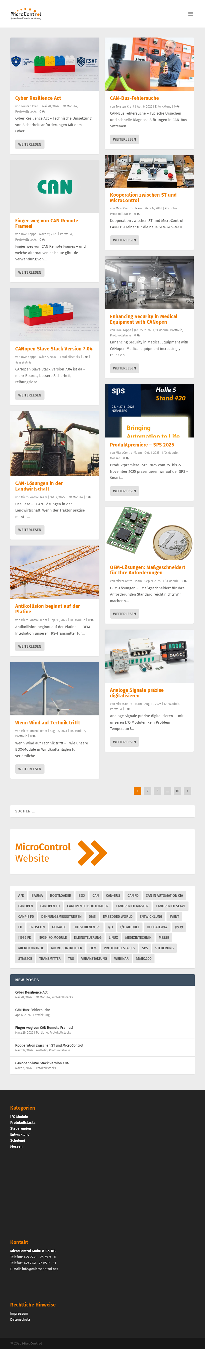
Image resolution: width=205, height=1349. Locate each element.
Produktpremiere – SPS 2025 (142, 445)
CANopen (25, 906)
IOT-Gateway (157, 927)
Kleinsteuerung (88, 938)
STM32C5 (25, 959)
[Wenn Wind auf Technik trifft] (54, 688)
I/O (110, 927)
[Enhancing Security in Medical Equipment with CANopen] (149, 282)
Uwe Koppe (28, 234)
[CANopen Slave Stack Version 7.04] (54, 314)
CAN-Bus (113, 895)
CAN (95, 895)
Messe (164, 938)
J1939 (179, 927)
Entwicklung (163, 106)
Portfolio (66, 234)
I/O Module (69, 106)
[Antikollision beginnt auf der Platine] (54, 572)
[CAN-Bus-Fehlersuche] (149, 64)
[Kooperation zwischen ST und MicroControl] (149, 171)
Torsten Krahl (30, 106)
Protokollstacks (26, 111)
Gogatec (59, 927)
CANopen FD (50, 906)
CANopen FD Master (132, 906)
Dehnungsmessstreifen (61, 917)
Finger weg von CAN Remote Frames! (46, 223)
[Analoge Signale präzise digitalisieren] (149, 656)
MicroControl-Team (34, 497)
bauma (37, 895)
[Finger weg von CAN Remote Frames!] (54, 186)
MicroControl (31, 948)
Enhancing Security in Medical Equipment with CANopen (144, 319)
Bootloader (60, 895)
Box (81, 895)
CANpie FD (26, 917)
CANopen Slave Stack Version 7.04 (53, 349)
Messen (115, 458)
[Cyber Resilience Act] (54, 64)
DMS (92, 917)
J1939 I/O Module (52, 938)
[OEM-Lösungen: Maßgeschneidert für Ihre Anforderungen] (149, 533)
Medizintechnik (138, 938)
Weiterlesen (29, 144)
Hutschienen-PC (87, 927)
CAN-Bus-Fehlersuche (134, 98)
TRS (71, 959)
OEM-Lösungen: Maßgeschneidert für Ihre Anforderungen (148, 570)
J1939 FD (24, 938)
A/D (21, 895)
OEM (93, 948)
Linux (113, 938)
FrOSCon (37, 927)
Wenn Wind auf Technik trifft (47, 723)
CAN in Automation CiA (164, 895)
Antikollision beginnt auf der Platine (47, 609)
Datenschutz (20, 1319)
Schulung (17, 1140)
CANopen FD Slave (171, 906)
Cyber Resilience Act (38, 98)
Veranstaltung (94, 959)
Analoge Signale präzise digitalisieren (137, 693)
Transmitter (50, 959)
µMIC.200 (144, 959)
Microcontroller (66, 948)
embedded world (117, 917)
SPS (145, 948)
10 (178, 791)
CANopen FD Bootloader (87, 906)
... (167, 791)
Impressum (19, 1313)
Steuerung (164, 948)
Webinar (121, 959)
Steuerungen (20, 1128)
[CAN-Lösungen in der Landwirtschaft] (54, 443)
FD (20, 927)
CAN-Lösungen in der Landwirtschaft (39, 486)
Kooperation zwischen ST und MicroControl (143, 197)
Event (174, 917)
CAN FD (133, 895)
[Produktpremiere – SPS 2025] (149, 410)
